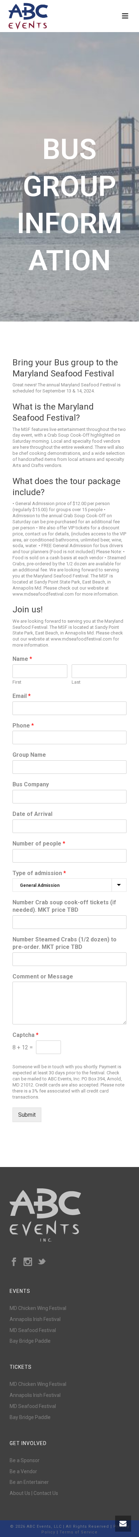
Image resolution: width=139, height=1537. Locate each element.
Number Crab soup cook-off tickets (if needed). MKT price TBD (64, 906)
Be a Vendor (23, 1471)
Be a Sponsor (25, 1460)
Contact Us (46, 1493)
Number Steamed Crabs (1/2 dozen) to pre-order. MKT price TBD (64, 943)
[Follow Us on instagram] (28, 1262)
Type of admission (39, 873)
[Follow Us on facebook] (14, 1262)
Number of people (38, 843)
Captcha (25, 1035)
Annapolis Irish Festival (35, 1319)
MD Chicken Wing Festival (38, 1308)
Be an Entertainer (29, 1482)
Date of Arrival (32, 814)
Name (22, 659)
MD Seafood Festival (33, 1330)
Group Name (29, 754)
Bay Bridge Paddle (30, 1341)
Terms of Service (79, 1532)
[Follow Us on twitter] (41, 1262)
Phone (23, 725)
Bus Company (30, 784)
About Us (20, 1493)
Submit (27, 1114)
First (16, 682)
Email (21, 696)
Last (76, 682)
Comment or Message (42, 976)
